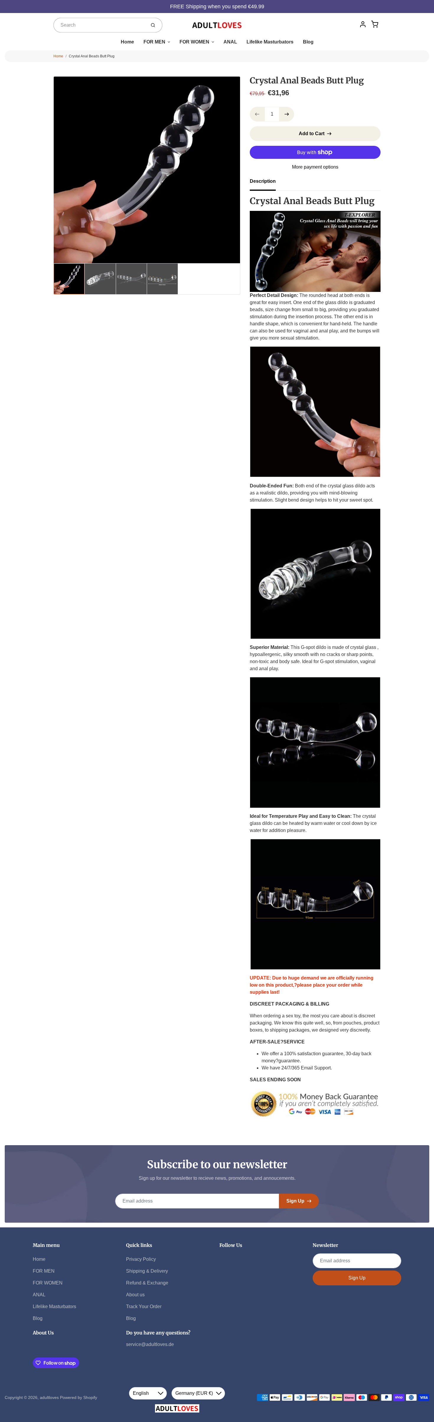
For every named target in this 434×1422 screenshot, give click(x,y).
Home (127, 41)
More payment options (315, 166)
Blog (308, 41)
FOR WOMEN (194, 41)
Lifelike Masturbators (270, 41)
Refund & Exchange (147, 1282)
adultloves (49, 1397)
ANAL (230, 41)
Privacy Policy (141, 1259)
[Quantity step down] (257, 114)
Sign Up (295, 1200)
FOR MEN (154, 41)
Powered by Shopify (78, 1397)
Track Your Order (143, 1306)
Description (263, 181)
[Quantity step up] (286, 114)
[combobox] (99, 25)
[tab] (266, 183)
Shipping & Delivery (147, 1271)
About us (135, 1294)
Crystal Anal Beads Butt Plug (92, 56)
